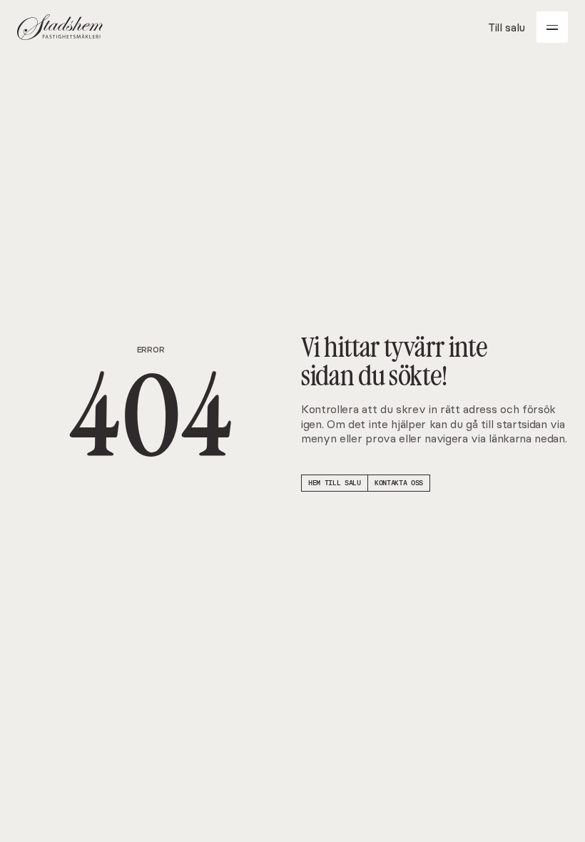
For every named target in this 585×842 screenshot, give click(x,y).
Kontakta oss (399, 482)
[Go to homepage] (60, 27)
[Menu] (552, 27)
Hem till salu (334, 482)
